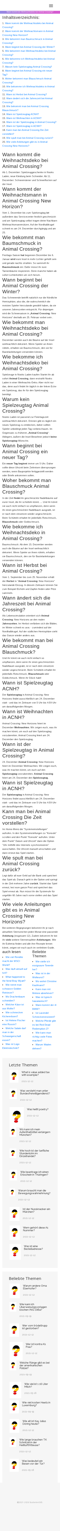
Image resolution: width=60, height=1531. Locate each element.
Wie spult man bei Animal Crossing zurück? (29, 138)
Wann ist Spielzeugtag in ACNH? (23, 126)
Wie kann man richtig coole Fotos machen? (42, 1036)
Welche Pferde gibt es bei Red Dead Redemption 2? (44, 1025)
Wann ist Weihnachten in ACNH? (24, 118)
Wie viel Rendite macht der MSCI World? (12, 961)
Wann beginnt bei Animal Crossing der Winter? (30, 47)
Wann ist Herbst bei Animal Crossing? (26, 94)
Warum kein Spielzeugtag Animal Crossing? (28, 66)
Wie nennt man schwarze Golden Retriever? (12, 988)
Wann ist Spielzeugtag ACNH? (22, 114)
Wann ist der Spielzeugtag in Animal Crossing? (31, 122)
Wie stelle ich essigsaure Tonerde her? (42, 965)
